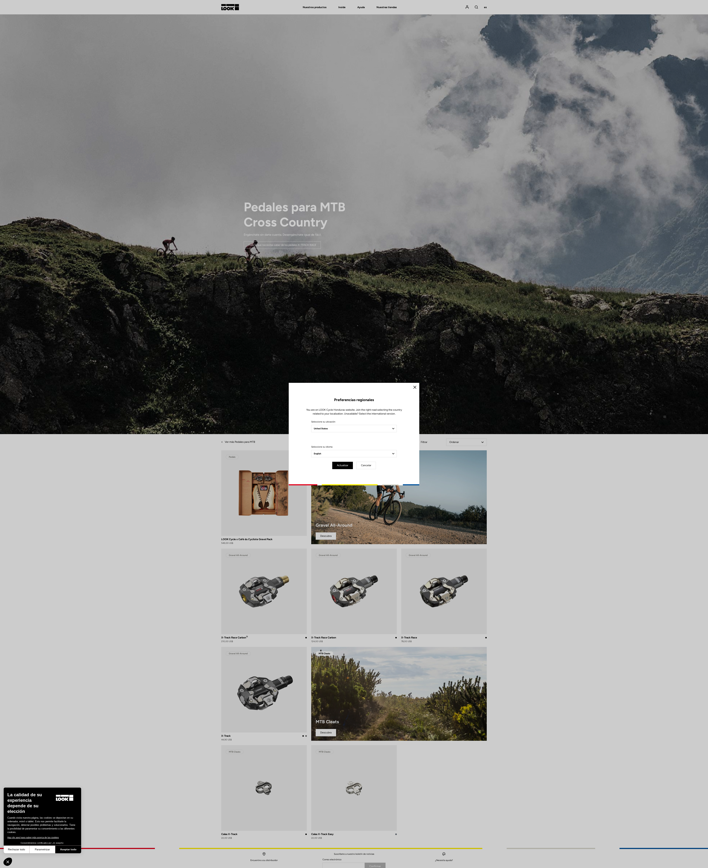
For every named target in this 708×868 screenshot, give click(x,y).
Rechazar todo (16, 849)
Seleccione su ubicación (323, 421)
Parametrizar (42, 849)
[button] (7, 861)
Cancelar (366, 465)
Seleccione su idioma (321, 447)
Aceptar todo (68, 849)
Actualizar (342, 465)
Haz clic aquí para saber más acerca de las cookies (33, 837)
